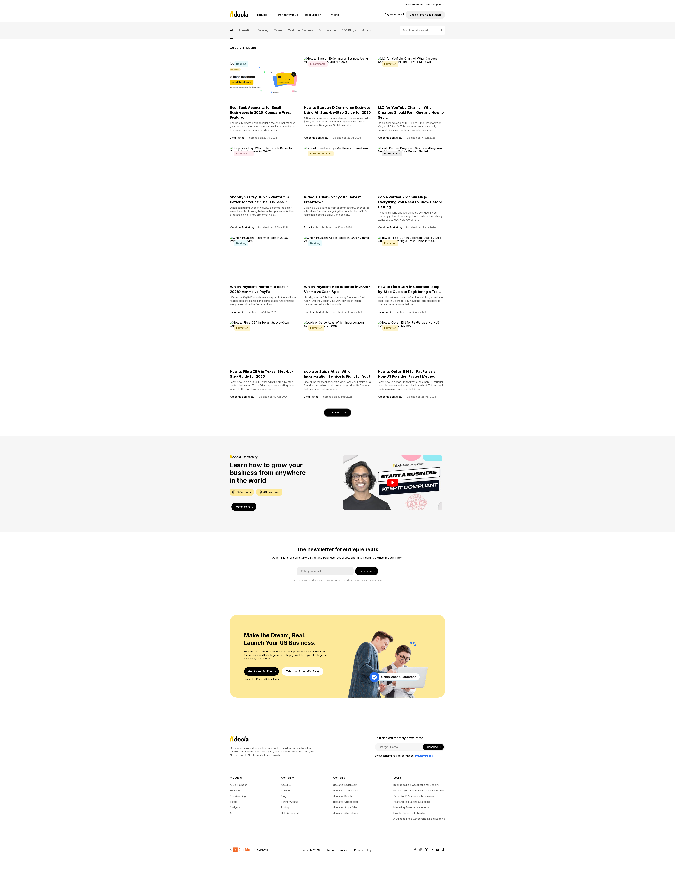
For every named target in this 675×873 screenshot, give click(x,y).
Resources (312, 15)
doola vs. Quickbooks (345, 801)
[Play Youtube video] (392, 482)
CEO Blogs (348, 30)
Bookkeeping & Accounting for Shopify (416, 785)
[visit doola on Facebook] (415, 850)
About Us (286, 785)
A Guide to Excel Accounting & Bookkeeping (419, 818)
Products (261, 15)
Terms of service (337, 850)
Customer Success (300, 30)
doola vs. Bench (342, 796)
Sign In (437, 4)
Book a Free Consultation (425, 14)
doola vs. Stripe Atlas (345, 807)
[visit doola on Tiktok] (443, 850)
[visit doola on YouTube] (437, 850)
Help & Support (290, 813)
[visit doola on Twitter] (426, 850)
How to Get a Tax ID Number (409, 813)
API (232, 813)
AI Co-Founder (238, 785)
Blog (283, 796)
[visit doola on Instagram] (421, 850)
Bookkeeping (238, 796)
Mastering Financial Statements (411, 807)
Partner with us (289, 801)
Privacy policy (362, 850)
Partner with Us (288, 15)
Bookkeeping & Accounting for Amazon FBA (419, 790)
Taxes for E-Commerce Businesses (413, 796)
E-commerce (327, 30)
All (231, 30)
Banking (263, 30)
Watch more (243, 506)
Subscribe (365, 571)
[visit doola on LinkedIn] (432, 850)
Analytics (235, 807)
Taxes (278, 30)
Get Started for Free (260, 671)
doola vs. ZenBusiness (346, 790)
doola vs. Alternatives (345, 813)
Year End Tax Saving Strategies (411, 801)
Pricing (334, 15)
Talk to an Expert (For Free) (302, 671)
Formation (245, 30)
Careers (285, 790)
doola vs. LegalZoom (345, 785)
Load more (334, 412)
